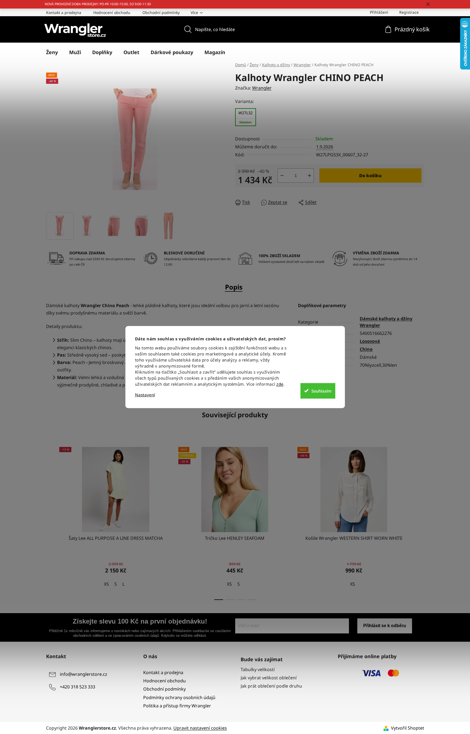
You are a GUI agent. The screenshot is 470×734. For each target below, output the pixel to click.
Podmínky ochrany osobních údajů (179, 697)
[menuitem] (52, 52)
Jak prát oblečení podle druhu (271, 686)
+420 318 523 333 (77, 687)
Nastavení (145, 395)
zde (279, 384)
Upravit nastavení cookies (200, 728)
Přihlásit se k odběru (384, 625)
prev (50, 522)
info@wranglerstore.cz (83, 674)
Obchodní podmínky (161, 12)
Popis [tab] (234, 286)
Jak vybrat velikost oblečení (269, 678)
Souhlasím (321, 390)
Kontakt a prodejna (63, 12)
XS (106, 584)
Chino (366, 349)
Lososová (370, 341)
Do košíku (370, 176)
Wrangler (262, 88)
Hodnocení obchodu (111, 12)
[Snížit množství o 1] (282, 175)
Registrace (409, 12)
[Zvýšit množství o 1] (309, 175)
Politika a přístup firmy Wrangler (177, 706)
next (419, 522)
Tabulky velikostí (258, 669)
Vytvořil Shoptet (407, 728)
